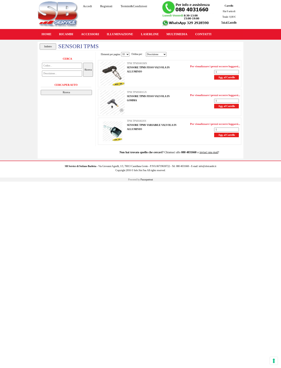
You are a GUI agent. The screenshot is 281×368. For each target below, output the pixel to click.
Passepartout (146, 179)
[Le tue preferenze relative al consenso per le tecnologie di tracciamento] (274, 361)
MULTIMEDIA (176, 34)
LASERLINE (150, 34)
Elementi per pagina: (111, 54)
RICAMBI (66, 34)
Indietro (48, 46)
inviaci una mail (209, 152)
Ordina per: (137, 54)
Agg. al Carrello (226, 77)
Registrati (106, 6)
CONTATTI (203, 34)
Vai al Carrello (229, 22)
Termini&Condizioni (134, 6)
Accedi (87, 6)
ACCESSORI (90, 34)
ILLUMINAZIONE (120, 34)
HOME (46, 34)
